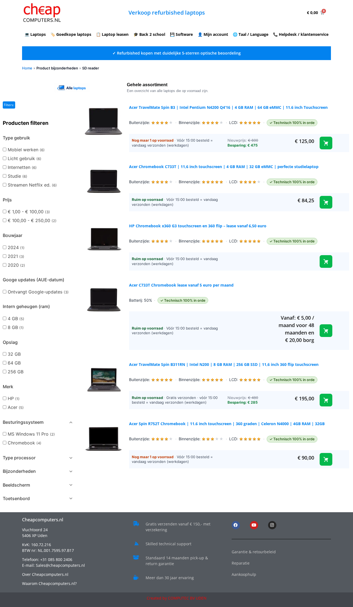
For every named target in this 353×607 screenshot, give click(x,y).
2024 (16, 247)
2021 (16, 256)
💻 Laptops (35, 34)
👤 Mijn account (213, 34)
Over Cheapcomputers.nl (45, 574)
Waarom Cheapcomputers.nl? (49, 583)
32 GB (14, 354)
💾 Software (181, 34)
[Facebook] (236, 525)
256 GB (15, 371)
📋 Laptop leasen (112, 34)
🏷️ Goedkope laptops (70, 34)
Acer (16, 407)
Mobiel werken (26, 149)
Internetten (22, 167)
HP (14, 398)
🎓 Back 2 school (149, 34)
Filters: (9, 104)
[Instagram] (272, 525)
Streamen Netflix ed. (32, 185)
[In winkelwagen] (326, 143)
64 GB (14, 363)
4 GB (16, 318)
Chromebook (24, 443)
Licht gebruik (24, 158)
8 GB (16, 327)
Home (27, 68)
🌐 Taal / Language (250, 34)
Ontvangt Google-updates (38, 292)
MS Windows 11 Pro (31, 434)
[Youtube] (254, 525)
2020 (16, 265)
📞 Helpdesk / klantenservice (300, 34)
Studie (17, 176)
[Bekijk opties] (326, 261)
